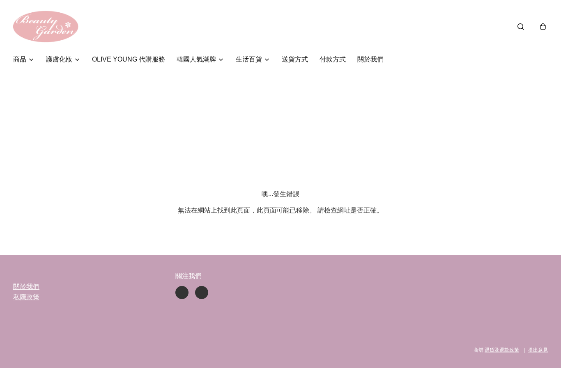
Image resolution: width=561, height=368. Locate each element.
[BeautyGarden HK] (46, 26)
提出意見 (538, 350)
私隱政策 (26, 297)
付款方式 (333, 59)
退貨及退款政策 (502, 350)
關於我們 (370, 59)
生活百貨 (249, 59)
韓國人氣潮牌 (196, 59)
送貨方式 (295, 59)
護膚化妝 (59, 59)
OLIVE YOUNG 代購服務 (128, 59)
